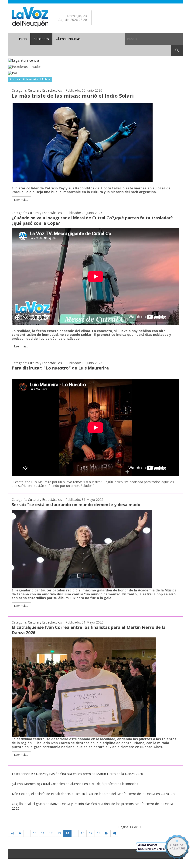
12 (51, 833)
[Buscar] (177, 50)
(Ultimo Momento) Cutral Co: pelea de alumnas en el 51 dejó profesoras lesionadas (75, 784)
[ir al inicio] (30, 16)
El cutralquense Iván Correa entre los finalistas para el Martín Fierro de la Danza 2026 (89, 629)
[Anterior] (20, 833)
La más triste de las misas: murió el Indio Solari (73, 95)
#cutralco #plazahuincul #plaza (30, 79)
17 (90, 833)
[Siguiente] (107, 833)
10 (34, 833)
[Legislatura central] (95, 61)
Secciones (41, 38)
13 (59, 833)
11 (42, 833)
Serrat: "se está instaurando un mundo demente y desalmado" (77, 504)
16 (82, 833)
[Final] (114, 833)
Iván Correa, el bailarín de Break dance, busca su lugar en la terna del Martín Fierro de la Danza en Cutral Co (93, 794)
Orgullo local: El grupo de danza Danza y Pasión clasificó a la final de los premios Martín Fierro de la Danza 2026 (92, 806)
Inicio (23, 38)
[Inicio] (12, 833)
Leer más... (21, 200)
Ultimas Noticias (68, 38)
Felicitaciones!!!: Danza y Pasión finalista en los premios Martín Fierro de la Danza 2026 (77, 774)
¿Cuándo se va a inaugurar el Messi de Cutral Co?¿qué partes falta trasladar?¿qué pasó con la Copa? (92, 220)
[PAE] (95, 73)
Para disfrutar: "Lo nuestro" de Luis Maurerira (60, 368)
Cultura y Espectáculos (45, 90)
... (27, 833)
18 (98, 833)
